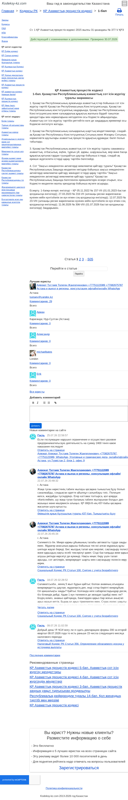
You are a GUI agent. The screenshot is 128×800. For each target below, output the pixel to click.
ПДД (4, 28)
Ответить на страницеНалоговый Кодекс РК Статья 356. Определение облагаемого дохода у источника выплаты (80, 644)
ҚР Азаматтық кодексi (12, 71)
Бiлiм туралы (8, 121)
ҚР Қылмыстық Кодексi (13, 67)
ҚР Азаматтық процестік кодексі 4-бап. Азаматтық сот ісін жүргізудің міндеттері (74, 679)
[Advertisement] (79, 65)
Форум (5, 41)
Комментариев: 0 (40, 323)
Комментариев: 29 (41, 301)
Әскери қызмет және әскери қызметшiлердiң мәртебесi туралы (13, 161)
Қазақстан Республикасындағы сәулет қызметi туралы (12, 171)
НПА (4, 33)
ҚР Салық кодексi (10, 55)
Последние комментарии (45, 655)
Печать (119, 14)
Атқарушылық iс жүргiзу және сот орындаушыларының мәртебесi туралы (13, 143)
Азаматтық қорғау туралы (10, 133)
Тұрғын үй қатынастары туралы (13, 126)
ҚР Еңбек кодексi (10, 51)
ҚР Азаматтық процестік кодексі (67, 11)
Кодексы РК (29, 11)
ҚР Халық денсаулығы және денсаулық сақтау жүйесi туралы (13, 78)
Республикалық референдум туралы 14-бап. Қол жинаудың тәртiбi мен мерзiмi (75, 698)
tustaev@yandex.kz (41, 297)
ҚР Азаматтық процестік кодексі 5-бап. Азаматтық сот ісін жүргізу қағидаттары (74, 670)
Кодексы (6, 24)
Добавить (35, 426)
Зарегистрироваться (79, 768)
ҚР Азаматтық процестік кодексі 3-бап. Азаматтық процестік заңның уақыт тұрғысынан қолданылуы (76, 689)
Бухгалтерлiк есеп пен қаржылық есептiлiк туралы (12, 202)
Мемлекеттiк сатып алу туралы (13, 152)
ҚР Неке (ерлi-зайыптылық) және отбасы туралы (10, 108)
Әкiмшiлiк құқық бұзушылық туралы (11, 61)
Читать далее (45, 607)
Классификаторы (10, 37)
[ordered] (44, 403)
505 (90, 259)
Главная (8, 11)
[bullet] (49, 403)
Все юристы (37, 391)
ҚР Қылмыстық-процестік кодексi (10, 99)
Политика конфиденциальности (64, 788)
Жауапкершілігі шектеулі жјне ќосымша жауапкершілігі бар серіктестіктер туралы (13, 191)
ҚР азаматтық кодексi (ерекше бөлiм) (12, 93)
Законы (5, 20)
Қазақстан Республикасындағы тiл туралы (13, 180)
